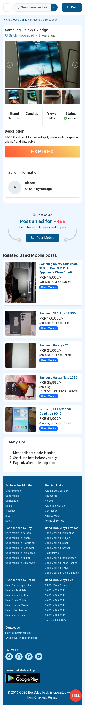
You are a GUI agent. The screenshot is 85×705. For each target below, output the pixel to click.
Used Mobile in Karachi (18, 533)
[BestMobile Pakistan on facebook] (9, 656)
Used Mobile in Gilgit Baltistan (62, 572)
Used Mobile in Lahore (18, 538)
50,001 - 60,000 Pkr (56, 595)
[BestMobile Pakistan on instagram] (19, 656)
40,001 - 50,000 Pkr (56, 600)
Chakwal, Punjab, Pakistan (23, 637)
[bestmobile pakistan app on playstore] (42, 678)
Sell (76, 696)
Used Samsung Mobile (18, 585)
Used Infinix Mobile (16, 610)
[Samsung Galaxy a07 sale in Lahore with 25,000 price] (20, 355)
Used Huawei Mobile (16, 605)
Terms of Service (54, 520)
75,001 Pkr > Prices (56, 585)
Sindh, (13, 35)
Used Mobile (20, 19)
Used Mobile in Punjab (57, 538)
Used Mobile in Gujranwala (20, 562)
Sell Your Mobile (42, 238)
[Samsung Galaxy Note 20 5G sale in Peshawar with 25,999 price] (20, 387)
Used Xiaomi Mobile (16, 595)
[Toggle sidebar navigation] (6, 7)
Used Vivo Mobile (15, 615)
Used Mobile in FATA (56, 567)
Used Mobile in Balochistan (60, 558)
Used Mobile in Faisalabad (20, 553)
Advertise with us (55, 505)
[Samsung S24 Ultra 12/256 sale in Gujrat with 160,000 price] (20, 323)
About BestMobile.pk (56, 490)
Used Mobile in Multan (18, 558)
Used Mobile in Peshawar (19, 548)
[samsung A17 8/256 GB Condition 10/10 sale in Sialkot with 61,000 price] (20, 419)
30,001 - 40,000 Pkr (56, 605)
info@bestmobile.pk (19, 632)
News (8, 520)
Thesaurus (51, 495)
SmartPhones (13, 490)
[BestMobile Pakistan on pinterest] (29, 656)
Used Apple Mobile (15, 590)
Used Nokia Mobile (15, 600)
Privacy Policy (53, 515)
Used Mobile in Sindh (57, 543)
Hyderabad (26, 35)
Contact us (51, 510)
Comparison (12, 500)
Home (7, 19)
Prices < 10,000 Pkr (56, 620)
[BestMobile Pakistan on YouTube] (38, 656)
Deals (8, 505)
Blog (8, 515)
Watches (10, 510)
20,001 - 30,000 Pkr (56, 610)
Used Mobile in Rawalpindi (20, 543)
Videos (49, 500)
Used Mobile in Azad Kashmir (61, 562)
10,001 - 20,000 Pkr (56, 615)
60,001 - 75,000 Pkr (56, 590)
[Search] (54, 7)
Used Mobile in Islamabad (59, 533)
